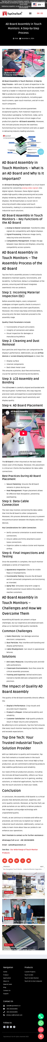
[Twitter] (14, 1027)
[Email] (41, 1030)
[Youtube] (8, 1027)
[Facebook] (4, 1027)
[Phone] (41, 1016)
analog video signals (30, 188)
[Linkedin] (11, 1027)
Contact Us (8, 1001)
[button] (30, 13)
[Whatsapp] (41, 1023)
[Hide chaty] (41, 1036)
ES (42, 13)
